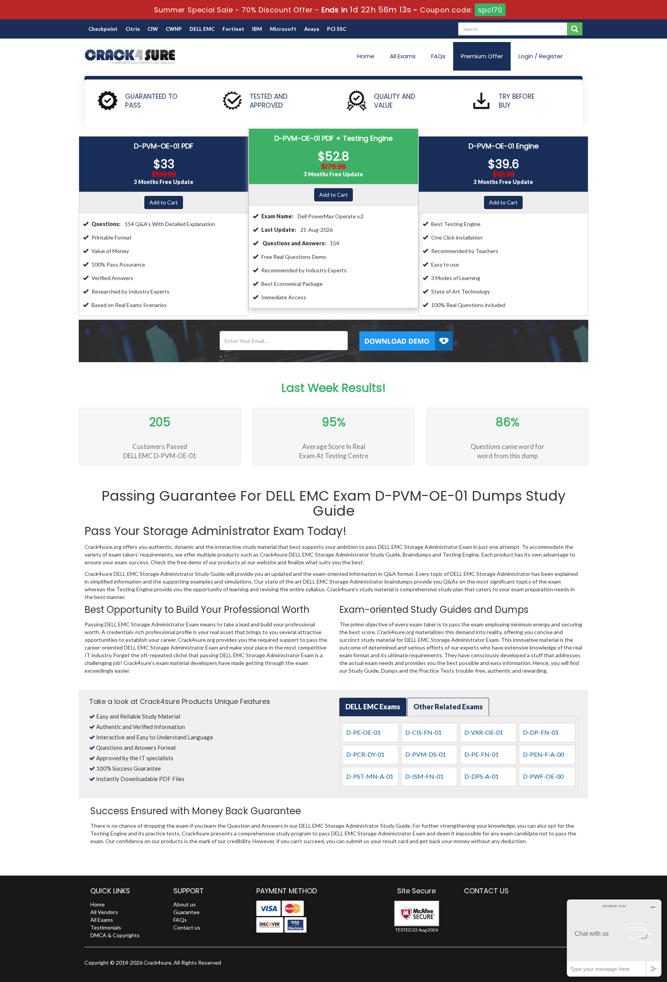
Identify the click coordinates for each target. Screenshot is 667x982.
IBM (257, 29)
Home (365, 56)
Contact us (186, 927)
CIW (152, 29)
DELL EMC (202, 29)
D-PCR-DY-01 (365, 754)
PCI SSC (336, 29)
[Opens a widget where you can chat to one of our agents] (614, 937)
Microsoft (283, 29)
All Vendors (104, 912)
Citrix (132, 29)
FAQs (438, 56)
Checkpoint (103, 29)
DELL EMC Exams (372, 706)
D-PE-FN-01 (481, 754)
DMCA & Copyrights (115, 935)
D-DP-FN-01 (541, 732)
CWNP (174, 29)
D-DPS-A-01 (481, 776)
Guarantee (186, 912)
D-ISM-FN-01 (424, 776)
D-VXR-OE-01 (483, 732)
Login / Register (540, 56)
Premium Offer (482, 56)
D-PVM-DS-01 (425, 754)
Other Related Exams (448, 706)
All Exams (403, 56)
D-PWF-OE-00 (543, 776)
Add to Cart (163, 202)
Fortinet (233, 29)
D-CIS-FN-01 (423, 732)
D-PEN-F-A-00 (543, 754)
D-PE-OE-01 (363, 732)
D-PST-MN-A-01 (369, 776)
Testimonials (105, 927)
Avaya (311, 29)
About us (184, 904)
